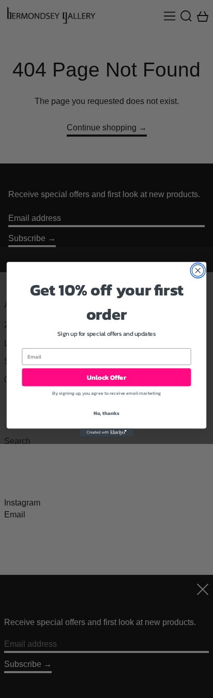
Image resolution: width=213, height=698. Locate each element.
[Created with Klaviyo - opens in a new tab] (106, 432)
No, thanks (107, 413)
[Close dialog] (198, 270)
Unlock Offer (106, 377)
